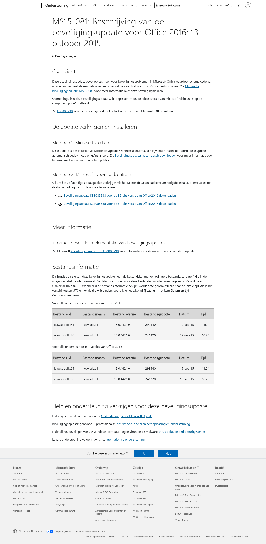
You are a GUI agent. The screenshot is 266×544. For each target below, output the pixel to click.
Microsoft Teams (141, 510)
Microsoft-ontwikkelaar (186, 473)
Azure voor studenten (105, 520)
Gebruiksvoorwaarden (143, 536)
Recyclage (60, 504)
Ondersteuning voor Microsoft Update (126, 416)
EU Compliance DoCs (216, 536)
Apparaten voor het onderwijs (109, 479)
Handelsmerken (166, 536)
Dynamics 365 (139, 492)
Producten (109, 5)
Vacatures (220, 473)
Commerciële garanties (66, 510)
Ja (144, 453)
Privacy (124, 536)
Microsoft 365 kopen (168, 5)
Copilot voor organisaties (25, 485)
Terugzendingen (63, 492)
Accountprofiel (62, 473)
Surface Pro (18, 473)
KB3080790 (65, 111)
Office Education (103, 498)
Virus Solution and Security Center (182, 431)
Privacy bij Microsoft (224, 479)
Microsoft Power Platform (187, 507)
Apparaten (128, 5)
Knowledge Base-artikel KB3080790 (95, 251)
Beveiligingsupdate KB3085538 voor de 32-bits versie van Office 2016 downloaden (120, 195)
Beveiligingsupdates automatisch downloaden (145, 155)
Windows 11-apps (21, 510)
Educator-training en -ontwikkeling (111, 504)
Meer (145, 5)
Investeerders (221, 485)
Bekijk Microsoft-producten (26, 504)
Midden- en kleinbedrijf (144, 516)
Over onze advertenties (190, 536)
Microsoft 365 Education (106, 492)
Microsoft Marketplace (186, 501)
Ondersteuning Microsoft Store (70, 485)
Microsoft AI (138, 473)
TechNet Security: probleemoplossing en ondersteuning (152, 424)
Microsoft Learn (182, 479)
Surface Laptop (20, 479)
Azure (135, 485)
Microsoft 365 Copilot (143, 504)
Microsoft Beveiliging (143, 479)
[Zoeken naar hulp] (238, 5)
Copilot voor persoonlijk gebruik (28, 492)
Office (95, 5)
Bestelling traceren (64, 498)
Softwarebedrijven (183, 513)
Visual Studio (181, 520)
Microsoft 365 (79, 5)
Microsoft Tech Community (188, 495)
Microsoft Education (104, 473)
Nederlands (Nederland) (30, 531)
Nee (168, 453)
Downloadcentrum (64, 479)
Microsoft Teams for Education (109, 485)
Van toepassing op (66, 56)
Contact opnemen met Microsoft (100, 536)
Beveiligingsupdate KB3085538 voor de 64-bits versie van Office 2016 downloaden (120, 203)
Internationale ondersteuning (125, 439)
